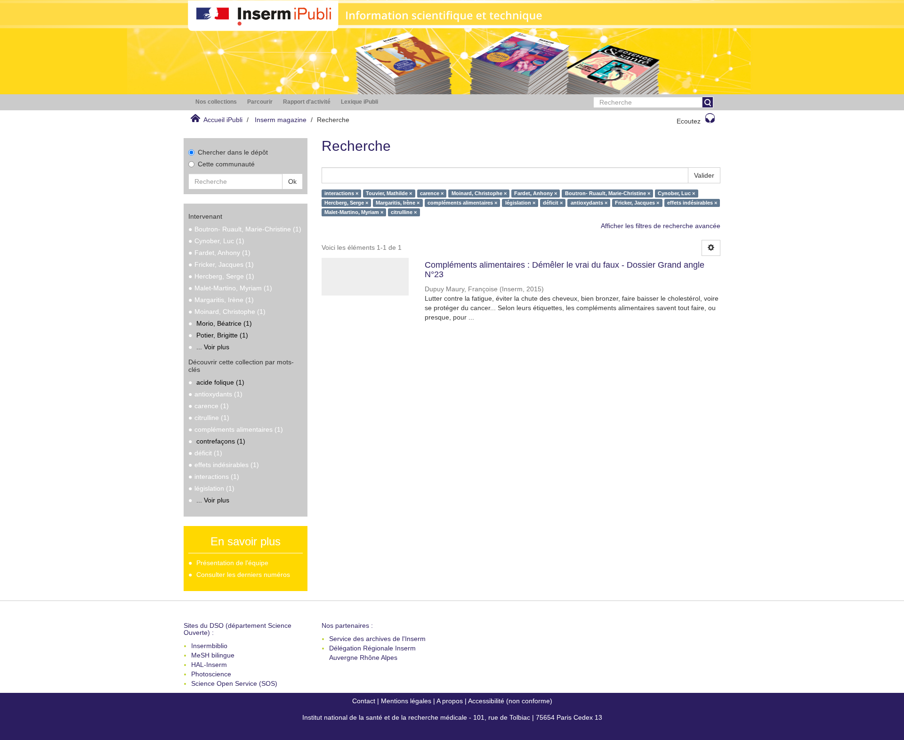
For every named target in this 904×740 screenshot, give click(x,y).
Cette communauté (226, 164)
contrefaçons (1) (220, 441)
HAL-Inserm (209, 664)
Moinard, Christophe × (479, 193)
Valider (704, 175)
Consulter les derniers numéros (243, 574)
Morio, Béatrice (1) (224, 323)
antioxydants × (589, 203)
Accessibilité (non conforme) (510, 701)
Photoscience (211, 674)
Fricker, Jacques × (637, 203)
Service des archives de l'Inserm (377, 638)
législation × (520, 203)
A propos (449, 701)
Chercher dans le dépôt (233, 152)
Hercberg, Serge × (346, 203)
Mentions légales (406, 701)
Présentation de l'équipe (232, 563)
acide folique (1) (220, 382)
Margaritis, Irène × (398, 203)
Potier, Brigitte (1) (222, 335)
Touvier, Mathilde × (389, 193)
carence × (432, 193)
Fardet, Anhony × (535, 193)
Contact (363, 701)
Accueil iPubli (222, 119)
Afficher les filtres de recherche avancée (660, 226)
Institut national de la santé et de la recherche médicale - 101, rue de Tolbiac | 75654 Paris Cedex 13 (452, 717)
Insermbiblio (209, 646)
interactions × (341, 193)
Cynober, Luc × (676, 193)
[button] (216, 102)
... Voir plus (212, 347)
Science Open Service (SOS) (234, 683)
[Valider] (707, 102)
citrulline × (404, 212)
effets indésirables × (692, 203)
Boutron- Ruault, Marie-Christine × (607, 193)
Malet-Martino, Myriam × (353, 212)
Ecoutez (689, 121)
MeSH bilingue (212, 655)
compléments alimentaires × (462, 203)
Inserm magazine (281, 119)
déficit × (553, 203)
